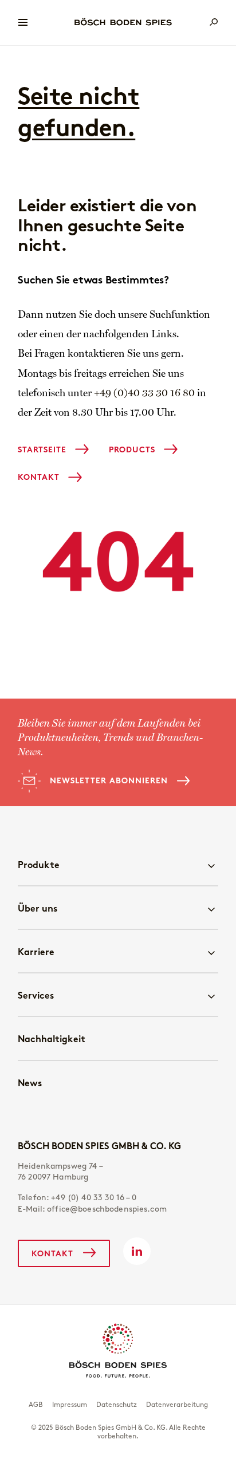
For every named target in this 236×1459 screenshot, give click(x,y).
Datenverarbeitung (177, 1405)
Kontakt (39, 477)
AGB (36, 1405)
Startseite (42, 449)
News (30, 1082)
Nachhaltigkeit (51, 1038)
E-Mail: (92, 1209)
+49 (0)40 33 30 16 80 (144, 393)
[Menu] (22, 22)
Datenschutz (116, 1405)
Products (132, 449)
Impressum (69, 1405)
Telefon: (77, 1197)
